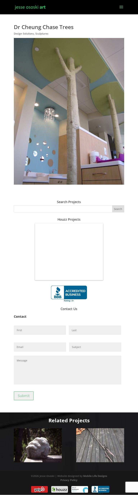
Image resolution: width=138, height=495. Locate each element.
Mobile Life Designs (95, 476)
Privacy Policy (68, 480)
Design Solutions (24, 33)
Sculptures (41, 33)
